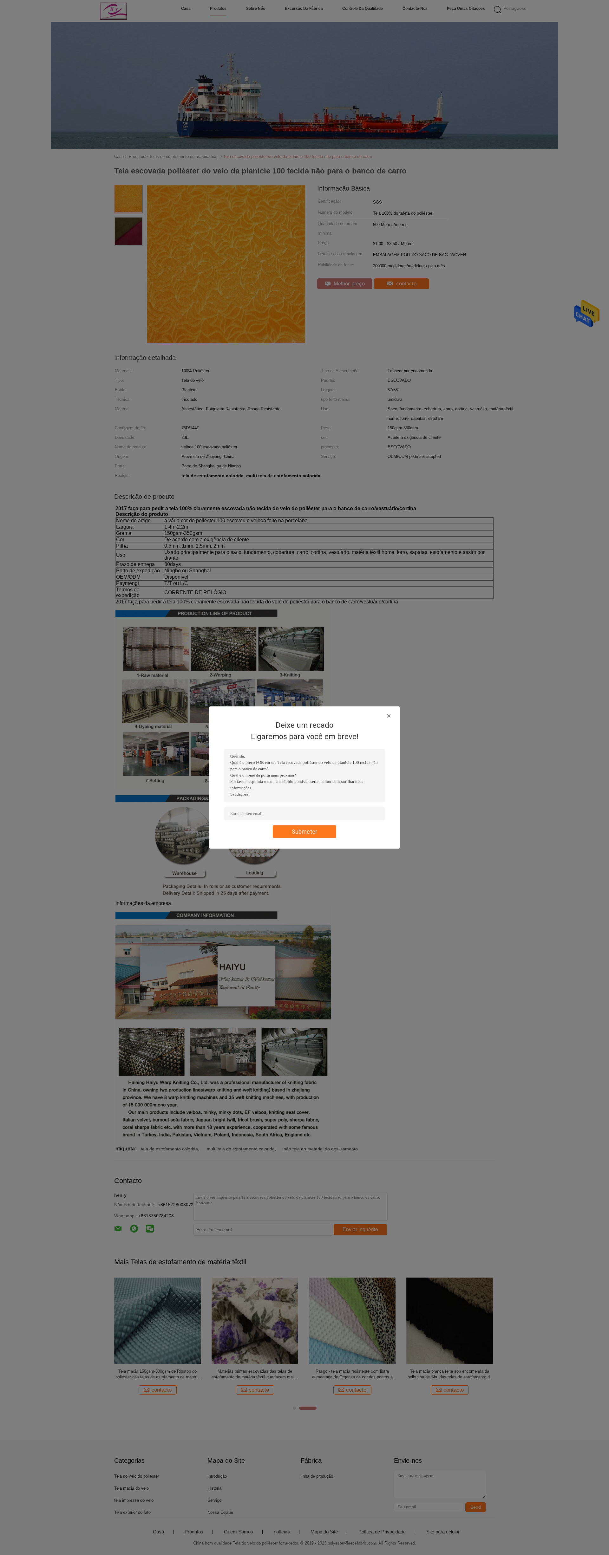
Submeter (304, 831)
